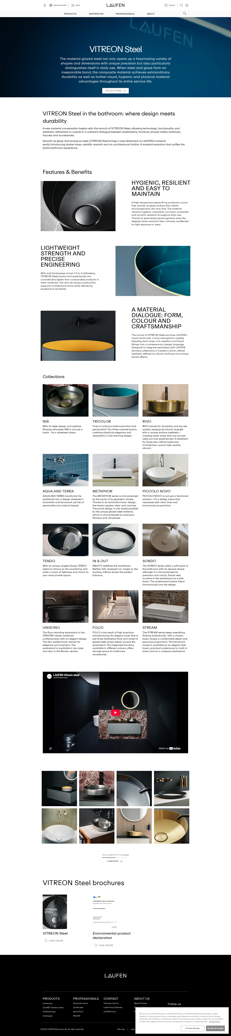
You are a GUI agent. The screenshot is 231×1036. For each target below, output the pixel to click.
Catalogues (48, 1016)
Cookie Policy (214, 1022)
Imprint (134, 1029)
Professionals (125, 14)
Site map (121, 1029)
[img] (65, 400)
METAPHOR (102, 491)
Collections (113, 90)
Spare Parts (78, 1012)
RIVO (147, 421)
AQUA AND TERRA (58, 491)
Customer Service (111, 1003)
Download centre (80, 1003)
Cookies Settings (192, 1028)
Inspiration (96, 14)
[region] (182, 1020)
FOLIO (98, 627)
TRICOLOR (102, 421)
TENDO (49, 561)
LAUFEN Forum (110, 1012)
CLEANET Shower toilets (53, 1008)
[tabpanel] (115, 57)
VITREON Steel (49, 1012)
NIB (46, 421)
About (151, 14)
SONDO (149, 561)
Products (70, 14)
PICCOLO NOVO (157, 491)
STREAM (150, 627)
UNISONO (51, 627)
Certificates (78, 1007)
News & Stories (140, 1003)
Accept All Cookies (215, 1028)
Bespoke (76, 1016)
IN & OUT (100, 561)
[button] (185, 12)
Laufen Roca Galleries (113, 1007)
